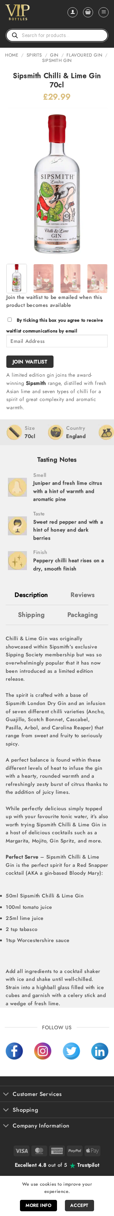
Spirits (34, 55)
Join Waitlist (30, 361)
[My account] (72, 12)
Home (11, 55)
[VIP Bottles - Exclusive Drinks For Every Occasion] (31, 12)
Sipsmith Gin (57, 60)
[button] (88, 12)
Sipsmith (36, 383)
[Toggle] (6, 1094)
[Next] (97, 183)
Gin (54, 55)
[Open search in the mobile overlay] (57, 35)
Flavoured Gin (84, 55)
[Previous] (16, 183)
